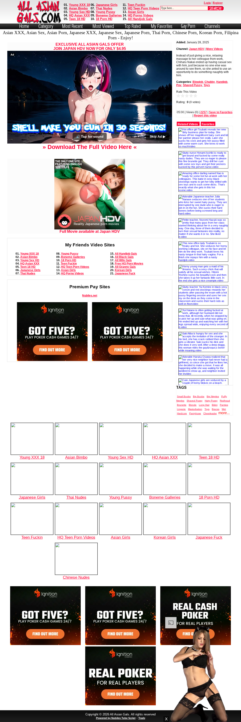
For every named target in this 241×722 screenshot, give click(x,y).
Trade (141, 718)
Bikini (214, 405)
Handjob (221, 82)
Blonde (193, 405)
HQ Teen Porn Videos (143, 8)
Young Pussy (105, 12)
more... (224, 413)
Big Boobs (198, 396)
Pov (178, 85)
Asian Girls (136, 12)
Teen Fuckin (136, 5)
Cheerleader (210, 413)
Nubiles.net (89, 295)
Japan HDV (196, 49)
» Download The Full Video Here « (90, 147)
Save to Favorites (221, 112)
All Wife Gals (123, 260)
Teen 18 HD (77, 19)
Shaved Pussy (192, 85)
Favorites (208, 124)
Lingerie (181, 409)
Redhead (225, 400)
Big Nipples (213, 396)
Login (207, 2)
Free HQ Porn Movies (129, 263)
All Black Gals (124, 257)
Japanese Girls (106, 5)
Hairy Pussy (211, 400)
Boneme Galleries (109, 15)
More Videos (214, 49)
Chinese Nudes (76, 577)
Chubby (210, 82)
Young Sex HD (79, 12)
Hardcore (182, 413)
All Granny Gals (125, 267)
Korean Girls (123, 270)
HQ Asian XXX (79, 15)
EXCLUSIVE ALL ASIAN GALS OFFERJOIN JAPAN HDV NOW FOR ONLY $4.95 (89, 46)
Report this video (205, 115)
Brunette (181, 405)
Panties (224, 405)
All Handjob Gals (140, 19)
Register (218, 2)
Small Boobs (184, 396)
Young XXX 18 (79, 5)
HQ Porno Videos (140, 15)
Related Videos (188, 124)
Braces (215, 409)
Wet (224, 409)
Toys (207, 85)
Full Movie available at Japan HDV (90, 231)
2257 (203, 112)
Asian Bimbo (78, 8)
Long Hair (204, 405)
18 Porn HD (104, 19)
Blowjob (198, 82)
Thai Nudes (104, 8)
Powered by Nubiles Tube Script (116, 718)
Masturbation (195, 409)
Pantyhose (195, 413)
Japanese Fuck (125, 273)
